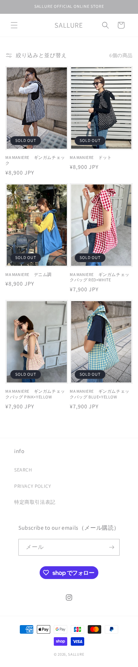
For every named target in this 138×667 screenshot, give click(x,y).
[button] (14, 25)
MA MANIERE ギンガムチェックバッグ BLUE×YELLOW (100, 393)
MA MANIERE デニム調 (28, 274)
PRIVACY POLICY (32, 486)
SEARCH (23, 470)
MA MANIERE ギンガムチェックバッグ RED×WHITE (100, 277)
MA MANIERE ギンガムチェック (35, 160)
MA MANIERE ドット (90, 157)
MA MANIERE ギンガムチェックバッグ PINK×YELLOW (35, 393)
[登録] (111, 547)
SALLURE (76, 654)
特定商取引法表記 (35, 502)
